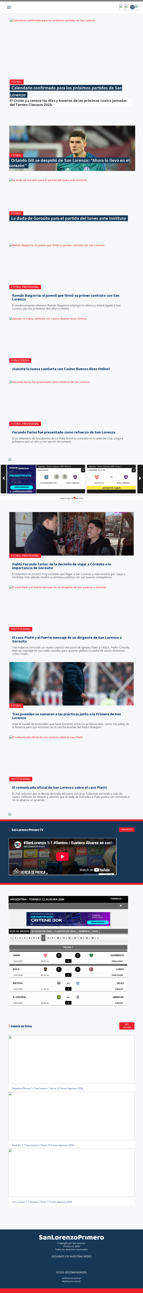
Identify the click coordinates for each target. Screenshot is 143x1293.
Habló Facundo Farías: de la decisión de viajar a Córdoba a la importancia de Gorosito (61, 566)
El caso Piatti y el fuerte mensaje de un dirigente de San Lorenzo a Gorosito (67, 639)
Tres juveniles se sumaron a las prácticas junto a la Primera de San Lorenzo (66, 716)
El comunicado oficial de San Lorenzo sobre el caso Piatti (59, 787)
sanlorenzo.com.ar (71, 1278)
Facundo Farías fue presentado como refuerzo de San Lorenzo (63, 432)
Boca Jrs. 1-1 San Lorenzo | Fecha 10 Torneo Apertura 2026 (43, 1145)
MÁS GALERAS (127, 1026)
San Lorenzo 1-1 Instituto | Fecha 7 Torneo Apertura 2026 (42, 1201)
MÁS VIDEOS (126, 829)
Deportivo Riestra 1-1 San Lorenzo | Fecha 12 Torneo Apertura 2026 (47, 1088)
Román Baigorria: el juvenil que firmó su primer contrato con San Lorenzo (65, 297)
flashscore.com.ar (71, 1281)
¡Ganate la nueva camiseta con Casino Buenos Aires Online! (61, 369)
